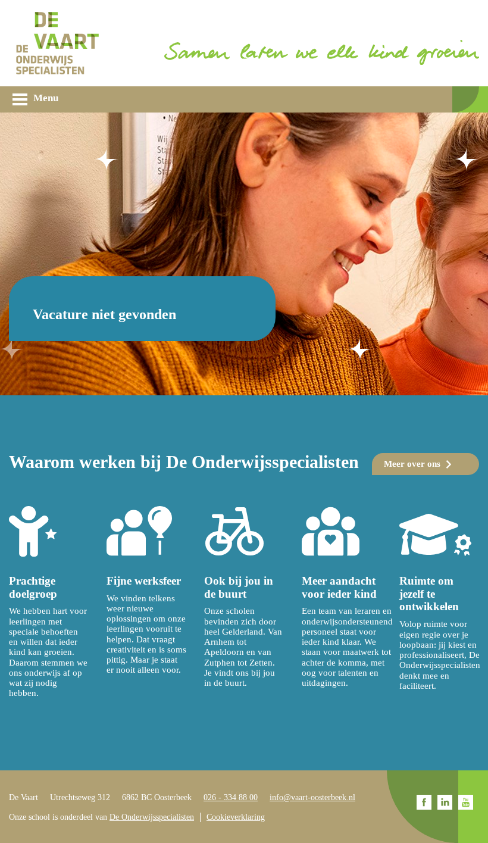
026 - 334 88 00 (231, 797)
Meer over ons (412, 464)
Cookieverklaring (236, 817)
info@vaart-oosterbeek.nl (312, 797)
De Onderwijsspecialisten (152, 817)
